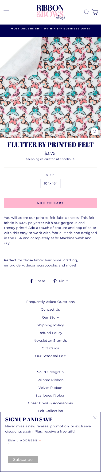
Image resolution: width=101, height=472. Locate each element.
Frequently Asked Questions (50, 302)
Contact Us (50, 309)
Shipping (32, 159)
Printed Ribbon (51, 380)
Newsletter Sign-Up (50, 340)
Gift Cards (50, 348)
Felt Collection (50, 411)
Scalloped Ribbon (50, 395)
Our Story (50, 317)
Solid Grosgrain (50, 372)
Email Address (24, 440)
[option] (50, 29)
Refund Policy (50, 333)
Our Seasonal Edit (50, 356)
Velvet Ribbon (50, 388)
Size (50, 175)
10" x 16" (50, 183)
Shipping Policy (50, 325)
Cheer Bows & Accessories (50, 403)
